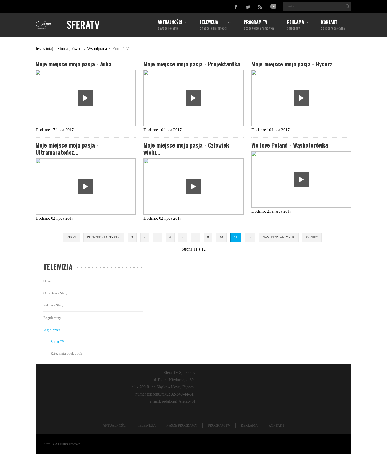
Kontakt (276, 425)
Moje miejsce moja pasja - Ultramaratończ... (67, 148)
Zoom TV (57, 342)
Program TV (219, 425)
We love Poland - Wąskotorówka (289, 144)
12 (249, 237)
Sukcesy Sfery (53, 305)
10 (221, 237)
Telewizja (146, 425)
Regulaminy (52, 318)
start (71, 237)
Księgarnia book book (66, 353)
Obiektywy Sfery (55, 293)
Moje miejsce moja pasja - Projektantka (191, 63)
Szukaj (347, 6)
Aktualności (114, 425)
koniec (312, 237)
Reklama (249, 425)
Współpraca (51, 330)
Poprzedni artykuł (103, 237)
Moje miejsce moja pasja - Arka (73, 63)
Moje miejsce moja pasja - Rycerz (291, 63)
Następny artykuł (278, 237)
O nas (47, 281)
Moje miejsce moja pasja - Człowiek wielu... (186, 148)
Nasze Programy (181, 425)
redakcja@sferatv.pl (178, 401)
